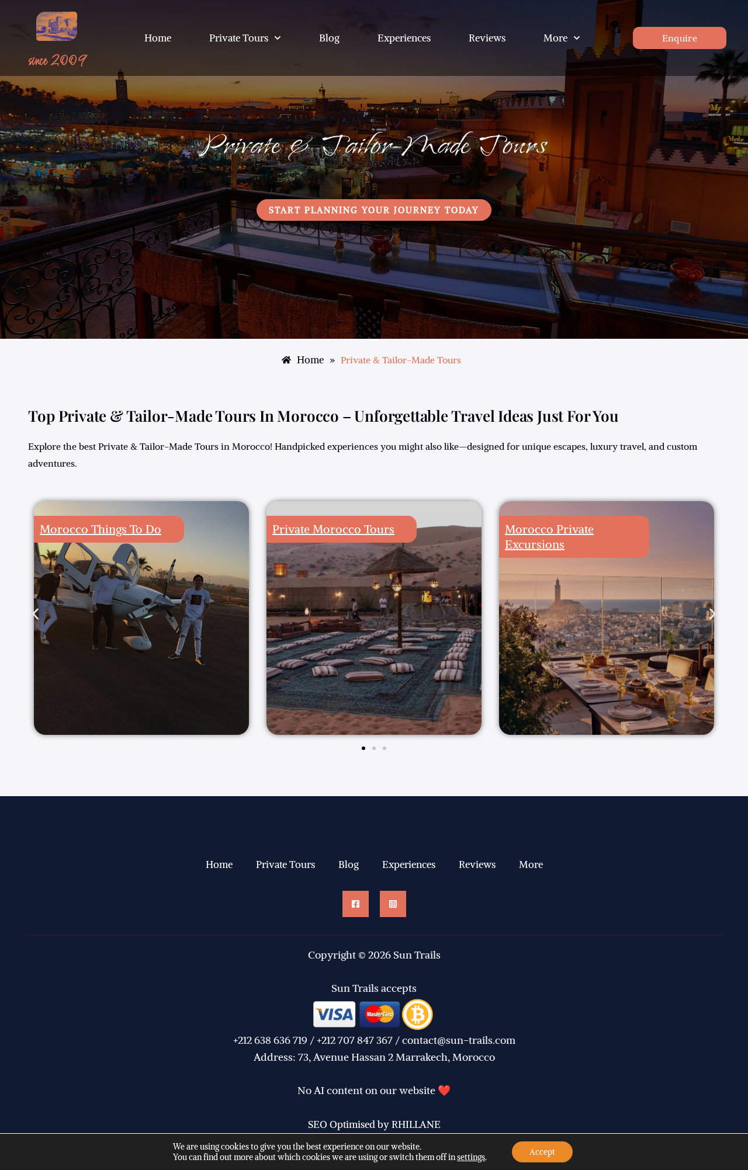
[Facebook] (355, 904)
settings (471, 1157)
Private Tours (238, 38)
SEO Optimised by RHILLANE (374, 1124)
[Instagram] (393, 904)
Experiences (404, 38)
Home (157, 38)
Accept (542, 1152)
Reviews (487, 38)
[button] (35, 614)
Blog (329, 38)
